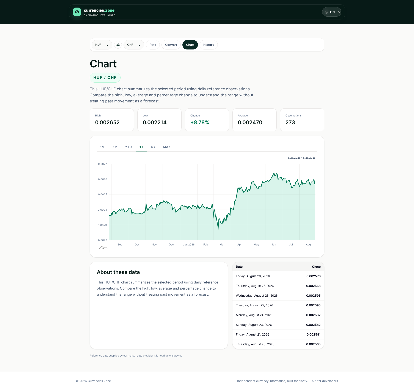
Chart (190, 44)
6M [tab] (115, 147)
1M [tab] (102, 147)
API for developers (325, 381)
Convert (171, 44)
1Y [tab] (141, 147)
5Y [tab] (153, 147)
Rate (153, 44)
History (208, 44)
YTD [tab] (128, 147)
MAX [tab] (167, 147)
